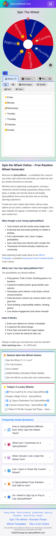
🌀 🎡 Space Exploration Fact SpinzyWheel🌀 (27, 401)
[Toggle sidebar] (5, 73)
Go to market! (12, 369)
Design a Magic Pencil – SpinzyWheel (23, 396)
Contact (39, 516)
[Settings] (50, 65)
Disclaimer (17, 516)
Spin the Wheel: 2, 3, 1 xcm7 (19, 360)
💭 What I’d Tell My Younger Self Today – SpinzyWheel (29, 409)
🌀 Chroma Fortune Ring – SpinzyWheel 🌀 (26, 405)
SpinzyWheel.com (20, 3)
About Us (48, 513)
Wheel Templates (16, 524)
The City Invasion (14, 364)
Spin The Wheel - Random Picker (28, 519)
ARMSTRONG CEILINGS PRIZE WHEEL (25, 373)
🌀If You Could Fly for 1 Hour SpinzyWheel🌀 (27, 392)
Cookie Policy (37, 513)
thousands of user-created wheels (37, 258)
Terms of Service (23, 513)
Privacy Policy (9, 513)
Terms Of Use (29, 516)
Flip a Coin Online (39, 524)
